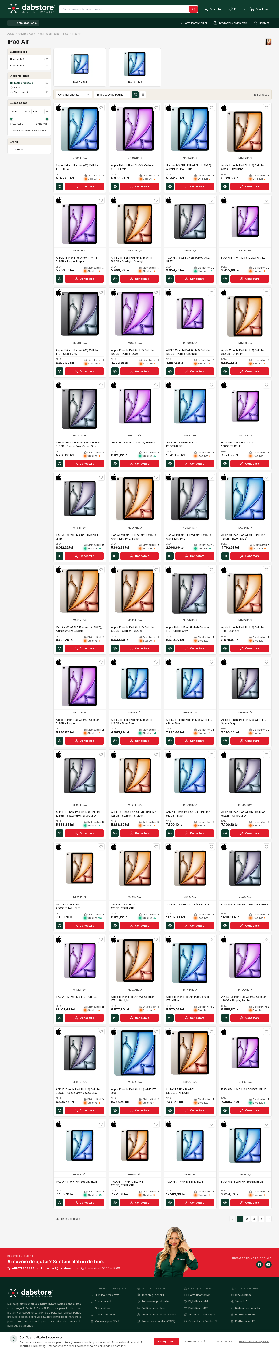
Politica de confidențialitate (254, 1341)
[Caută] (193, 9)
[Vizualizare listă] (143, 94)
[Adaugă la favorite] (101, 107)
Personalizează (195, 1341)
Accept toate (166, 1341)
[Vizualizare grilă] (135, 94)
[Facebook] (259, 1264)
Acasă (10, 33)
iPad (65, 33)
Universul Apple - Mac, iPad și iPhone (38, 33)
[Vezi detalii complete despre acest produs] (59, 186)
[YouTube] (268, 1264)
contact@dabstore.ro (59, 1268)
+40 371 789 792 (23, 1268)
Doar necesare (223, 1341)
